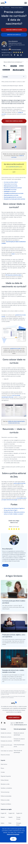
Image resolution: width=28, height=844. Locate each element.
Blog (2, 7)
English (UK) (11, 813)
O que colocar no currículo (10, 184)
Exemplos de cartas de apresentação (19, 739)
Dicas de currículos (5, 754)
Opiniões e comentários (6, 788)
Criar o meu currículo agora (14, 121)
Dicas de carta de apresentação (18, 751)
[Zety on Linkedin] (4, 723)
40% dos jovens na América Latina (13, 275)
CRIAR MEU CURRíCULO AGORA (14, 29)
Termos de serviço (5, 792)
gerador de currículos (15, 348)
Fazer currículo (13, 717)
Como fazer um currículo (7, 750)
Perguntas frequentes (6, 776)
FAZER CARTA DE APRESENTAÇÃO (14, 410)
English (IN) (3, 813)
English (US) (19, 813)
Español (10, 817)
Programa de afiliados (6, 804)
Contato (3, 772)
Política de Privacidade (13, 834)
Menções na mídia (5, 784)
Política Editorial (4, 780)
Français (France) (18, 818)
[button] (25, 3)
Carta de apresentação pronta (19, 745)
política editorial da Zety (19, 483)
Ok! (13, 839)
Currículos (7, 7)
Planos (2, 768)
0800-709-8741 (19, 723)
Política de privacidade (6, 796)
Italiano (2, 823)
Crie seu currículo (14, 334)
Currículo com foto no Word (10, 182)
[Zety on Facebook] (1, 723)
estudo (13, 254)
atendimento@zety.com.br (20, 724)
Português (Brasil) (18, 824)
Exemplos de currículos (6, 741)
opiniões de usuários (14, 166)
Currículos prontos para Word (6, 745)
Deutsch (3, 817)
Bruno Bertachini (13, 41)
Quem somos (4, 764)
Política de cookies (5, 800)
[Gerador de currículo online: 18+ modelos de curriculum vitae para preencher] (3, 3)
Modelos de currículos (6, 737)
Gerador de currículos (6, 733)
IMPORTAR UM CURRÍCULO (14, 34)
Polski (10, 823)
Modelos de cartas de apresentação (19, 734)
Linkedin (6, 565)
